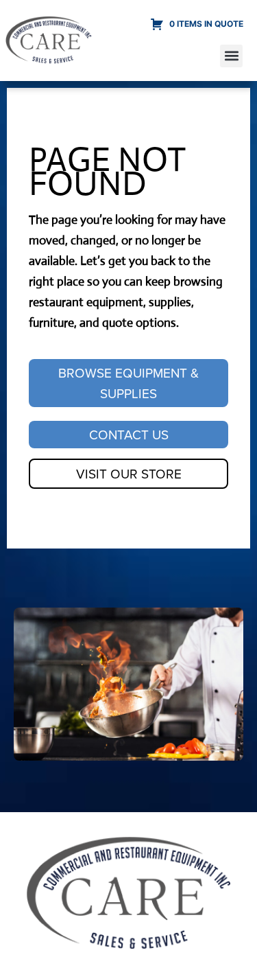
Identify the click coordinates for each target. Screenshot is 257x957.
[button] (231, 56)
